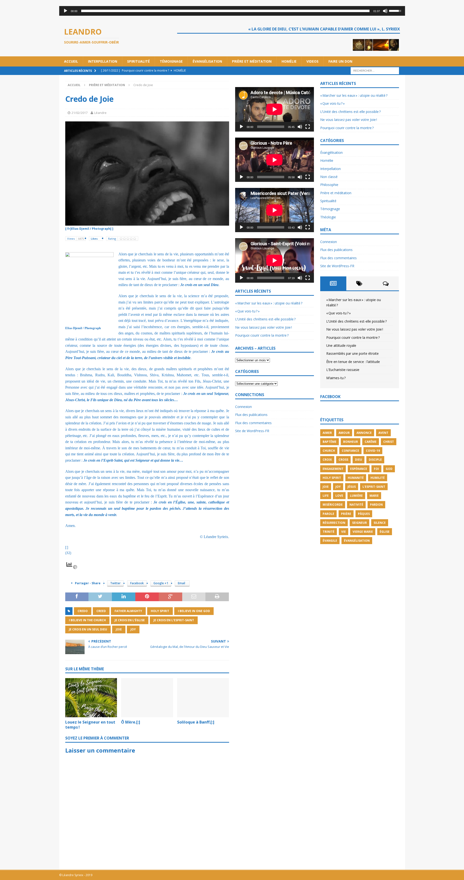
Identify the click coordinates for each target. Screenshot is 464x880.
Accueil (71, 61)
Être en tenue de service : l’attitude (353, 361)
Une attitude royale (341, 345)
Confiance (350, 451)
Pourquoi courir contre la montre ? (262, 335)
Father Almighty (128, 611)
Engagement (333, 469)
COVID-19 (373, 451)
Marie (374, 496)
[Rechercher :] (375, 70)
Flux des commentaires (253, 423)
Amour (344, 433)
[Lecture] (65, 10)
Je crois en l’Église (130, 620)
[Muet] (385, 10)
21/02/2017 (79, 113)
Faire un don (340, 61)
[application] (232, 11)
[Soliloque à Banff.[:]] (203, 697)
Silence (380, 523)
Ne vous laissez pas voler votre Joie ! (263, 327)
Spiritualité (138, 61)
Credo (83, 611)
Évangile (330, 541)
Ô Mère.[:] (130, 722)
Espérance (358, 469)
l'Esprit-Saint (373, 487)
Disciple (375, 460)
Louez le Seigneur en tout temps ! (90, 724)
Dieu (358, 460)
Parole (328, 514)
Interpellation (102, 61)
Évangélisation (207, 61)
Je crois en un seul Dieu (88, 629)
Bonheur (350, 442)
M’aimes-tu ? (336, 378)
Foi (376, 469)
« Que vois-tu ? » (247, 311)
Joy (133, 629)
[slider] (225, 11)
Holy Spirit (160, 611)
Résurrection (334, 523)
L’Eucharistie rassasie (342, 369)
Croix (327, 460)
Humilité (377, 478)
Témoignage (171, 61)
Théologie (328, 217)
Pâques (364, 514)
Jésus (352, 487)
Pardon (376, 505)
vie (343, 532)
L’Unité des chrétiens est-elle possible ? (265, 319)
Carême (371, 442)
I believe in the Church (87, 620)
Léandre (100, 113)
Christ (388, 442)
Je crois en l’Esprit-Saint (173, 620)
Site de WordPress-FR (252, 431)
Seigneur (359, 523)
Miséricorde (333, 505)
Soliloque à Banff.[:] (195, 722)
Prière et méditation (252, 61)
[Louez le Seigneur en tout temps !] (91, 697)
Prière (346, 514)
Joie (119, 629)
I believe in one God (194, 611)
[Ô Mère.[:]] (147, 697)
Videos (312, 61)
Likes (94, 238)
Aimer (327, 433)
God (389, 469)
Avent (383, 433)
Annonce (364, 433)
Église (385, 532)
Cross (343, 460)
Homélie (289, 61)
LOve (339, 496)
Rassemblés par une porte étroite (352, 353)
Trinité (328, 532)
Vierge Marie (363, 532)
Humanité (356, 478)
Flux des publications (251, 414)
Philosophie (329, 184)
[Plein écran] (307, 126)
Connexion (243, 406)
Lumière (356, 496)
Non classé (329, 176)
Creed (101, 611)
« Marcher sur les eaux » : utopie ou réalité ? (268, 303)
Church (329, 451)
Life (326, 496)
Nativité (356, 505)
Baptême (329, 442)
